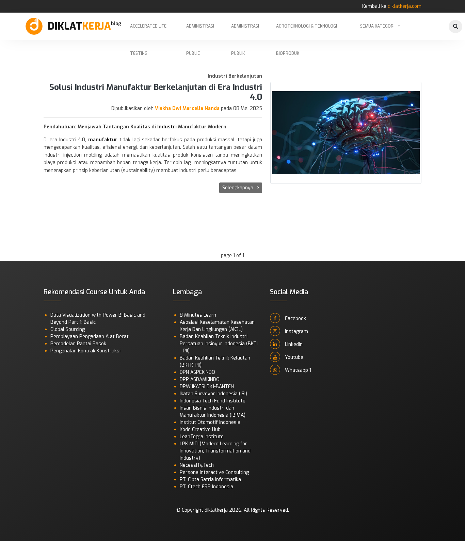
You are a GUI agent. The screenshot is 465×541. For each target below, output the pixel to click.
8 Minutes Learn (198, 315)
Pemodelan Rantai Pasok (78, 343)
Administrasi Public (200, 31)
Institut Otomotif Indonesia (210, 422)
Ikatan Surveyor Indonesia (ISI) (213, 394)
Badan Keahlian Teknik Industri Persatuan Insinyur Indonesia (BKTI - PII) (219, 343)
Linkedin (293, 344)
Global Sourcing (67, 329)
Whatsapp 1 (297, 370)
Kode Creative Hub (200, 429)
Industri (167, 127)
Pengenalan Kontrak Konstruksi (85, 351)
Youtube (293, 357)
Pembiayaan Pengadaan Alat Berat (89, 336)
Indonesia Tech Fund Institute (212, 401)
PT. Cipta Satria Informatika (210, 479)
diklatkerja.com (404, 6)
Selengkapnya (238, 188)
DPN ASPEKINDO (197, 372)
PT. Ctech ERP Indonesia (206, 486)
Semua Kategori (377, 26)
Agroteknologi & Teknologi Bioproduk (306, 31)
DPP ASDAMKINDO (200, 379)
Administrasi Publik (245, 31)
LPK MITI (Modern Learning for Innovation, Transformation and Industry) (215, 451)
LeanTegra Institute (202, 436)
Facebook (295, 318)
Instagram (296, 331)
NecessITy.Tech (197, 465)
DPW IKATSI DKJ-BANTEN (207, 386)
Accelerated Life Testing (148, 31)
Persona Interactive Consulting (214, 472)
